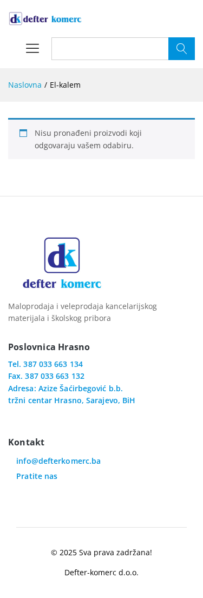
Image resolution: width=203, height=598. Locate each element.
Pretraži (181, 48)
